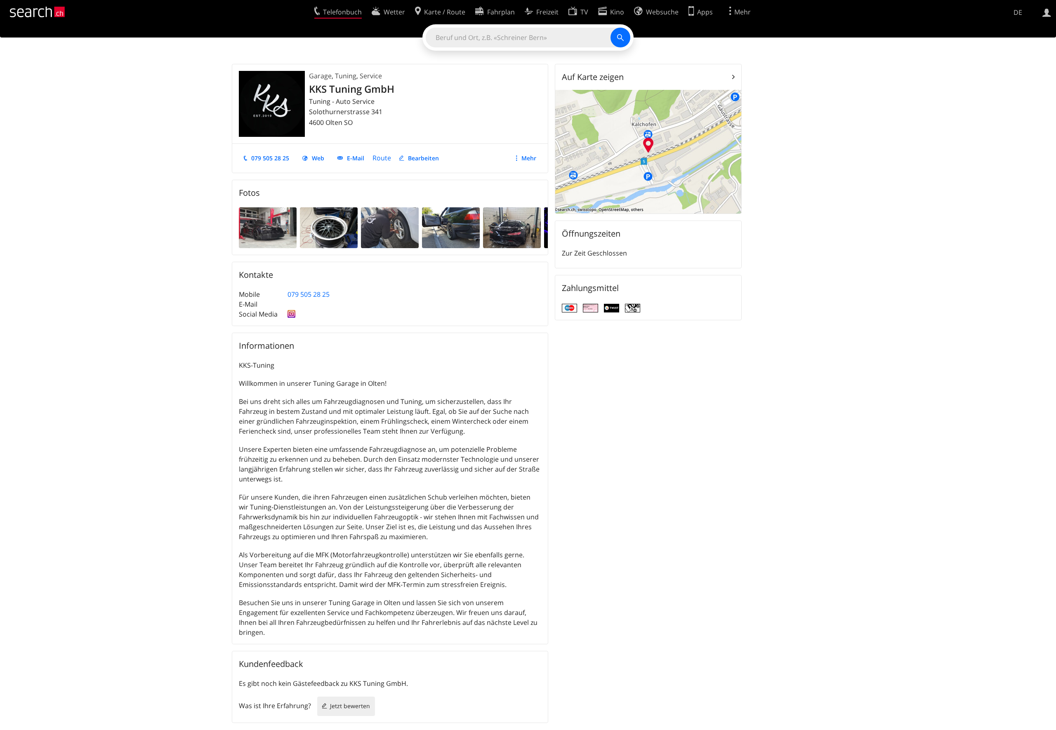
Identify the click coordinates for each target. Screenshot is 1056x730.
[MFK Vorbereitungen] (451, 227)
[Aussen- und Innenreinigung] (512, 227)
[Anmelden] (1046, 12)
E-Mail (355, 158)
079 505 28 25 (270, 158)
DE (1018, 12)
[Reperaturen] (390, 227)
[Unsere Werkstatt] (268, 227)
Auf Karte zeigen (593, 76)
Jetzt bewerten (350, 706)
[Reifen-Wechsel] (329, 227)
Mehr (528, 158)
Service (371, 75)
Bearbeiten (423, 158)
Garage (320, 75)
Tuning (345, 75)
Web (318, 158)
